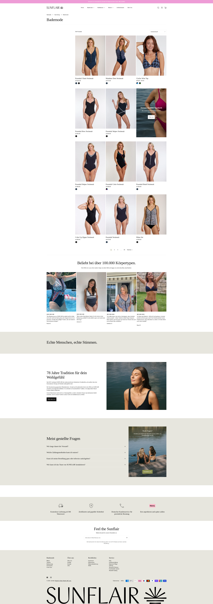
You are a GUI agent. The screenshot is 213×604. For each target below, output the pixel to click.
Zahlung (111, 565)
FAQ (110, 560)
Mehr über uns (51, 399)
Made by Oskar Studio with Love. (63, 580)
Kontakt (69, 564)
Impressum (91, 560)
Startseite (49, 14)
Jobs (68, 565)
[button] (165, 7)
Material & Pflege (113, 564)
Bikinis (48, 560)
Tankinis (49, 562)
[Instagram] (51, 577)
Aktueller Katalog (113, 570)
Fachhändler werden (114, 568)
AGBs (89, 565)
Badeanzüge (50, 564)
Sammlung (57, 14)
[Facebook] (47, 577)
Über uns (69, 560)
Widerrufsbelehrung (93, 564)
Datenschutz (91, 562)
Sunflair (69, 562)
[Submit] (127, 538)
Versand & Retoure (113, 567)
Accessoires (50, 565)
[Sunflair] (55, 7)
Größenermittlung (113, 562)
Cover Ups (49, 567)
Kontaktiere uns (147, 471)
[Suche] (158, 7)
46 (124, 249)
